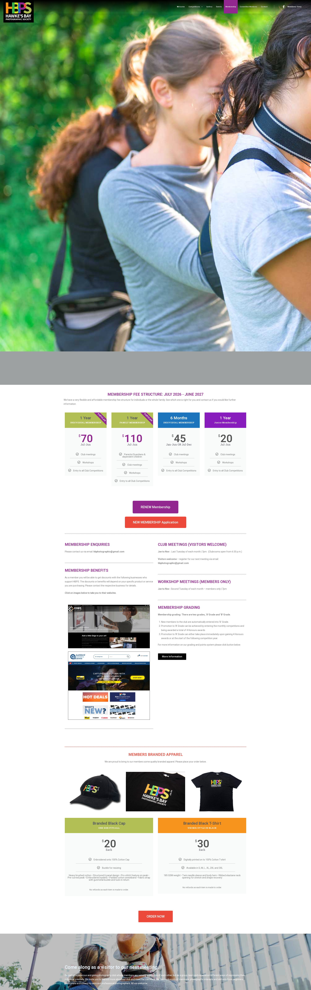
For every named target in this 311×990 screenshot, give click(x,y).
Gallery (209, 7)
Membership (230, 7)
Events (219, 7)
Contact (264, 7)
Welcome (181, 7)
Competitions (194, 7)
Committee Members (248, 7)
